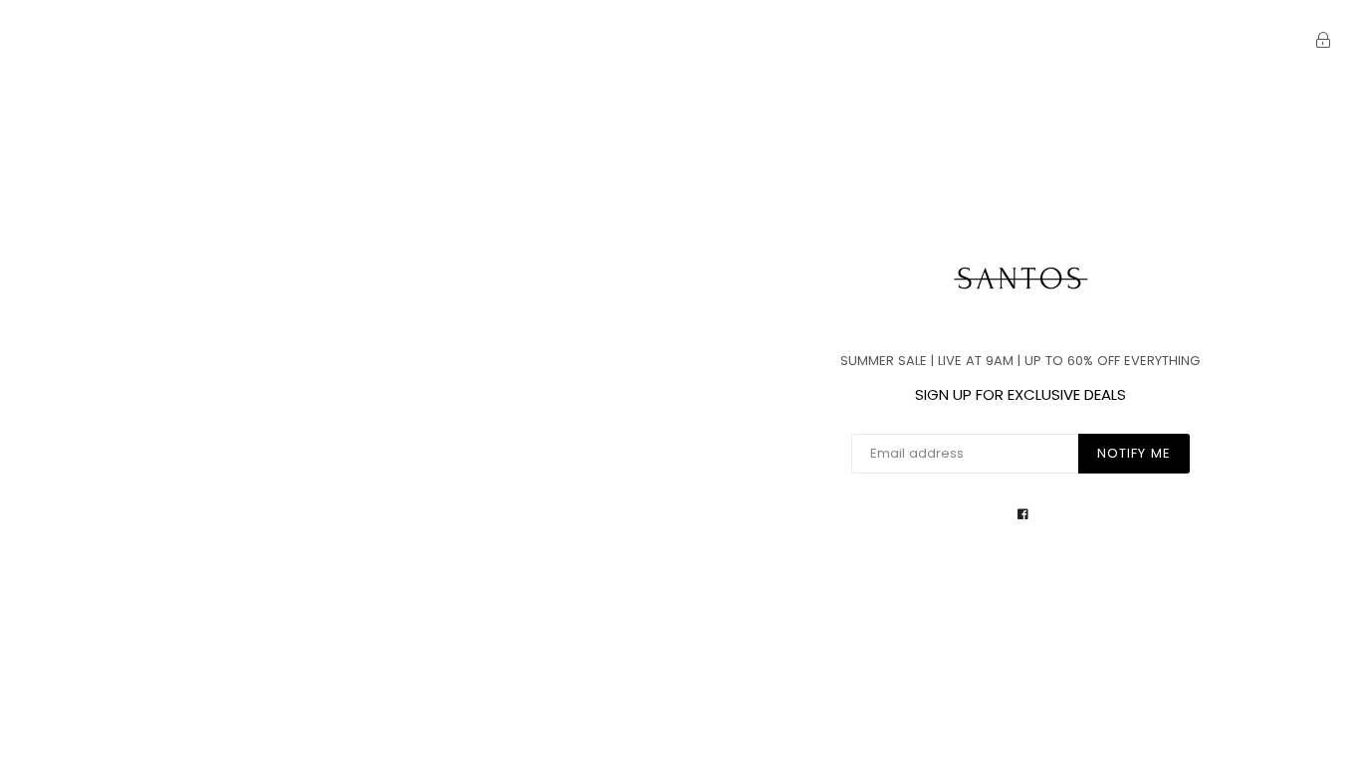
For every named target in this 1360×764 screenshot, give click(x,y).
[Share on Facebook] (1023, 513)
